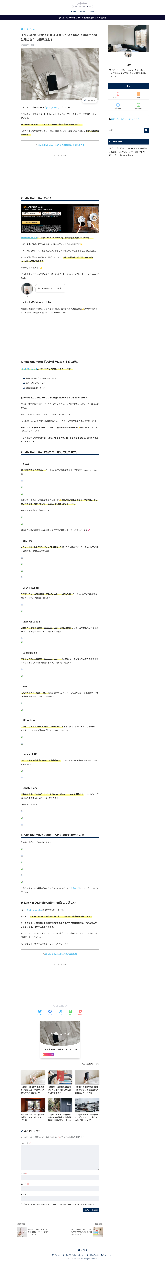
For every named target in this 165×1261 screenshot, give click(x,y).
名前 (24, 1173)
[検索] (146, 130)
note (138, 97)
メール (25, 1183)
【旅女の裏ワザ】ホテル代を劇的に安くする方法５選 (83, 17)
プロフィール (59, 1255)
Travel (91, 11)
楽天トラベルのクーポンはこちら (125, 119)
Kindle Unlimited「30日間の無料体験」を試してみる (61, 145)
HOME (84, 1250)
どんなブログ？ (118, 97)
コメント (26, 1143)
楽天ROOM (117, 108)
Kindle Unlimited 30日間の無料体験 (61, 954)
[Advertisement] (60, 173)
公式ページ (75, 888)
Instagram (138, 108)
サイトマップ (108, 1255)
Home (73, 11)
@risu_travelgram (54, 107)
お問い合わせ (93, 1255)
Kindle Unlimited (29, 237)
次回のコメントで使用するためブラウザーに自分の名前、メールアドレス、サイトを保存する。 (60, 1204)
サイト (24, 1194)
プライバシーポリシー (76, 1255)
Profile (82, 11)
